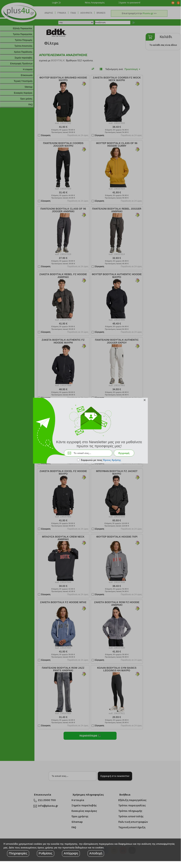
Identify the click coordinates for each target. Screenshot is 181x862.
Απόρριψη (71, 853)
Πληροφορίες (18, 853)
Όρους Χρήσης (112, 460)
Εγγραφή (123, 453)
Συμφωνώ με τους (101, 460)
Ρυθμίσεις (45, 853)
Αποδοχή (95, 853)
